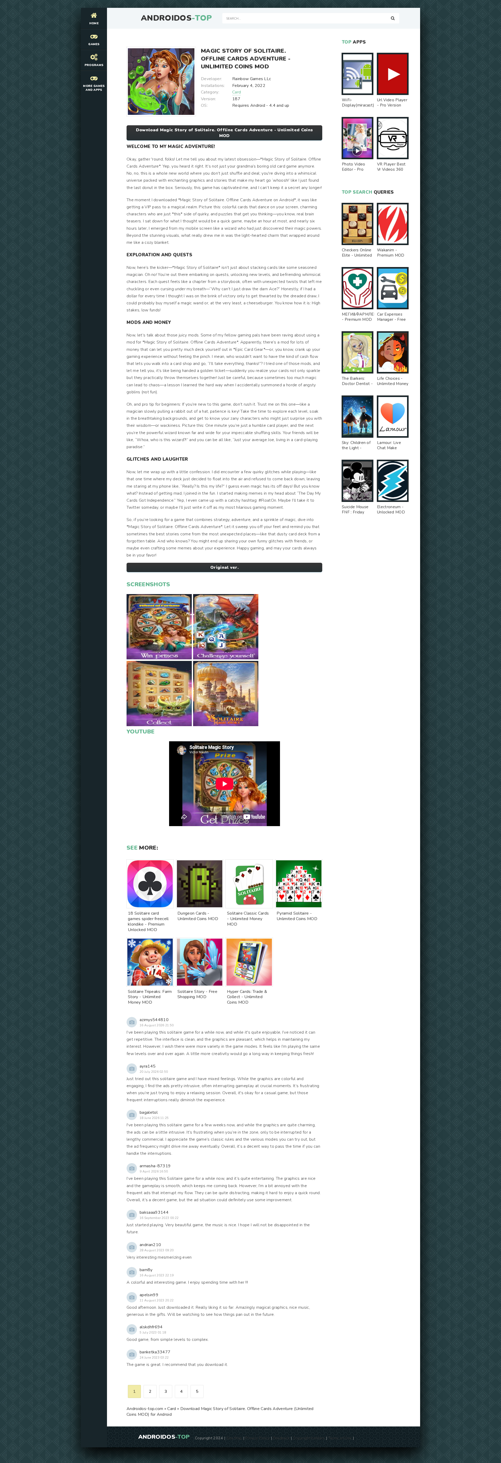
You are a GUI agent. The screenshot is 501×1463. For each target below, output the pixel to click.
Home (94, 23)
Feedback (281, 1438)
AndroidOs (176, 18)
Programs (94, 65)
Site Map (234, 1438)
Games (94, 44)
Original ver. (224, 567)
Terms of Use (340, 1438)
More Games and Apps (94, 88)
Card (236, 92)
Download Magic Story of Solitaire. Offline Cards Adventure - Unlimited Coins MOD (224, 133)
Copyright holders (309, 1438)
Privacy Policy (257, 1438)
